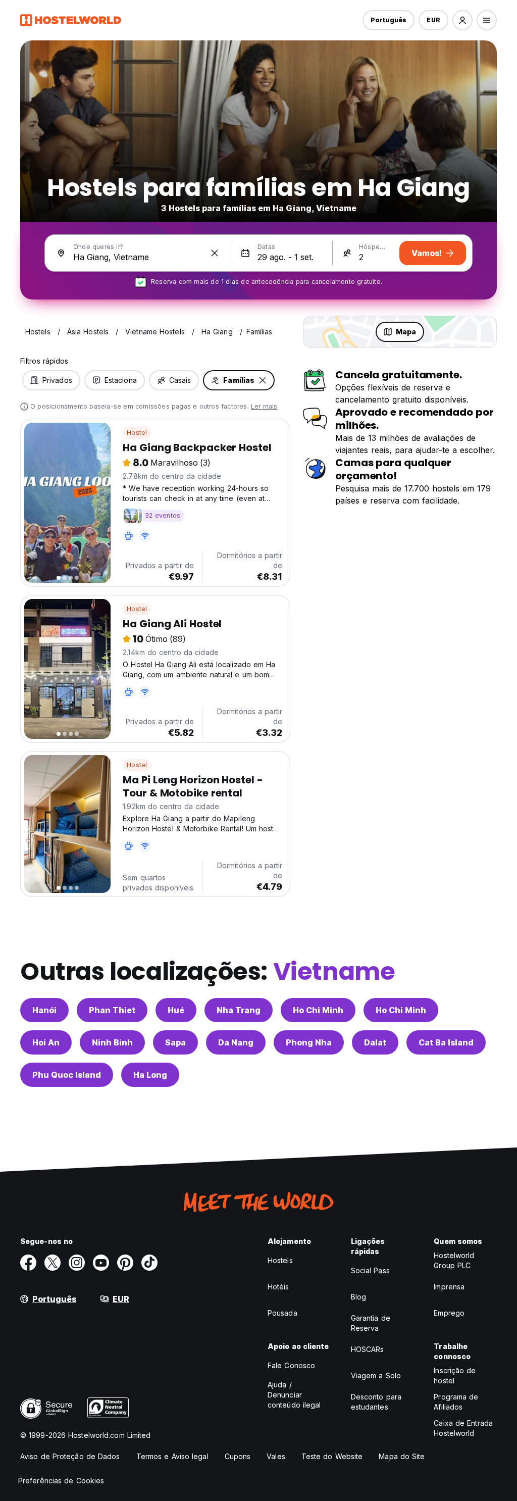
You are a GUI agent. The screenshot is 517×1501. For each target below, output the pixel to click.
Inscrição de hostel (455, 1375)
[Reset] (214, 253)
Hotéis (278, 1286)
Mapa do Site (402, 1456)
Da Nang (235, 1042)
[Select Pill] (462, 20)
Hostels (280, 1260)
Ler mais (264, 406)
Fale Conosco (291, 1365)
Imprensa (449, 1286)
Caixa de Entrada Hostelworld (463, 1428)
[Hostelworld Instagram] (77, 1263)
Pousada (282, 1313)
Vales (276, 1456)
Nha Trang (239, 1010)
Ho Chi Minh (318, 1010)
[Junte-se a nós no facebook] (28, 1263)
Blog (358, 1296)
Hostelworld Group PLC (454, 1260)
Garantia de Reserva (370, 1323)
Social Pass (370, 1270)
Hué (176, 1010)
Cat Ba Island (446, 1042)
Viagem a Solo (376, 1375)
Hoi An (46, 1042)
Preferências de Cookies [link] (61, 1480)
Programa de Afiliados (456, 1401)
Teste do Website (332, 1456)
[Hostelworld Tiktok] (149, 1263)
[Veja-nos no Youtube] (101, 1263)
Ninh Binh (112, 1042)
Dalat (375, 1042)
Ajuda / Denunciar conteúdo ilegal (294, 1394)
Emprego (449, 1313)
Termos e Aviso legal (172, 1456)
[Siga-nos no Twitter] (52, 1263)
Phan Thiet (112, 1010)
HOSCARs (367, 1349)
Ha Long (150, 1075)
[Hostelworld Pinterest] (125, 1263)
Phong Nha (309, 1042)
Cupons (238, 1456)
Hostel (137, 432)
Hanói (44, 1010)
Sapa (175, 1042)
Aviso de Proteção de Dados (70, 1456)
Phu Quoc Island (66, 1075)
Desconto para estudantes (376, 1401)
